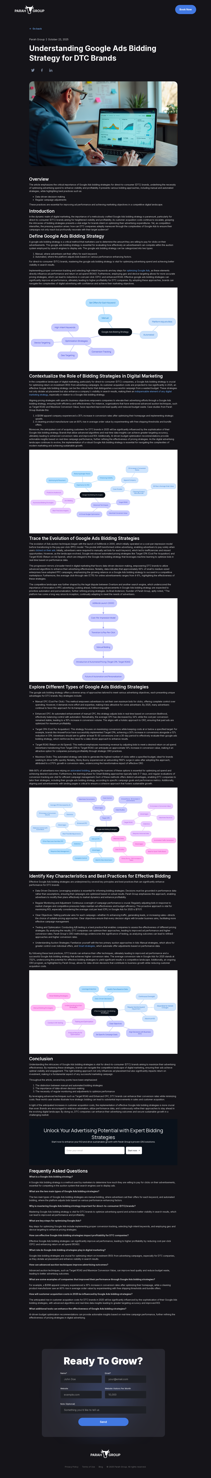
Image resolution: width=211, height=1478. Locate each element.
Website (64, 1388)
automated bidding (80, 770)
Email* (108, 1373)
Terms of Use (88, 1466)
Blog (101, 1466)
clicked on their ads (45, 550)
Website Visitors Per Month (118, 1388)
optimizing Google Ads (138, 270)
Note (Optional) (67, 1404)
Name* (63, 1373)
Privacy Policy (71, 1466)
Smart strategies (87, 946)
